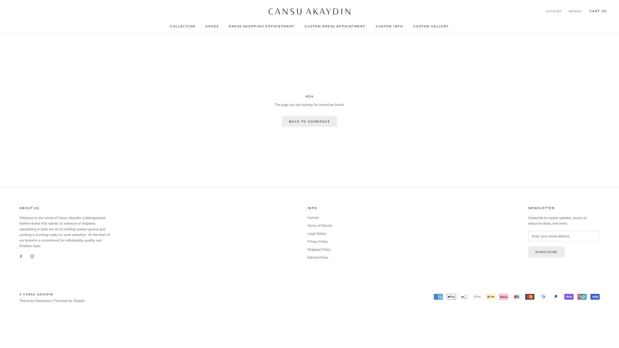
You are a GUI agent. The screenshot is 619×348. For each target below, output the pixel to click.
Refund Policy (317, 257)
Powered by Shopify (69, 300)
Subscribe (546, 252)
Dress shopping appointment (261, 26)
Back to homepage (309, 121)
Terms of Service (319, 225)
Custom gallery (431, 26)
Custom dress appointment (335, 26)
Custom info (389, 26)
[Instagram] (32, 256)
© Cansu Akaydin (36, 294)
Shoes (212, 26)
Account (554, 11)
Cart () (598, 11)
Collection (182, 26)
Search (575, 11)
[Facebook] (21, 256)
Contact (313, 217)
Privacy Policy (317, 241)
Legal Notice (316, 233)
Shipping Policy (319, 249)
